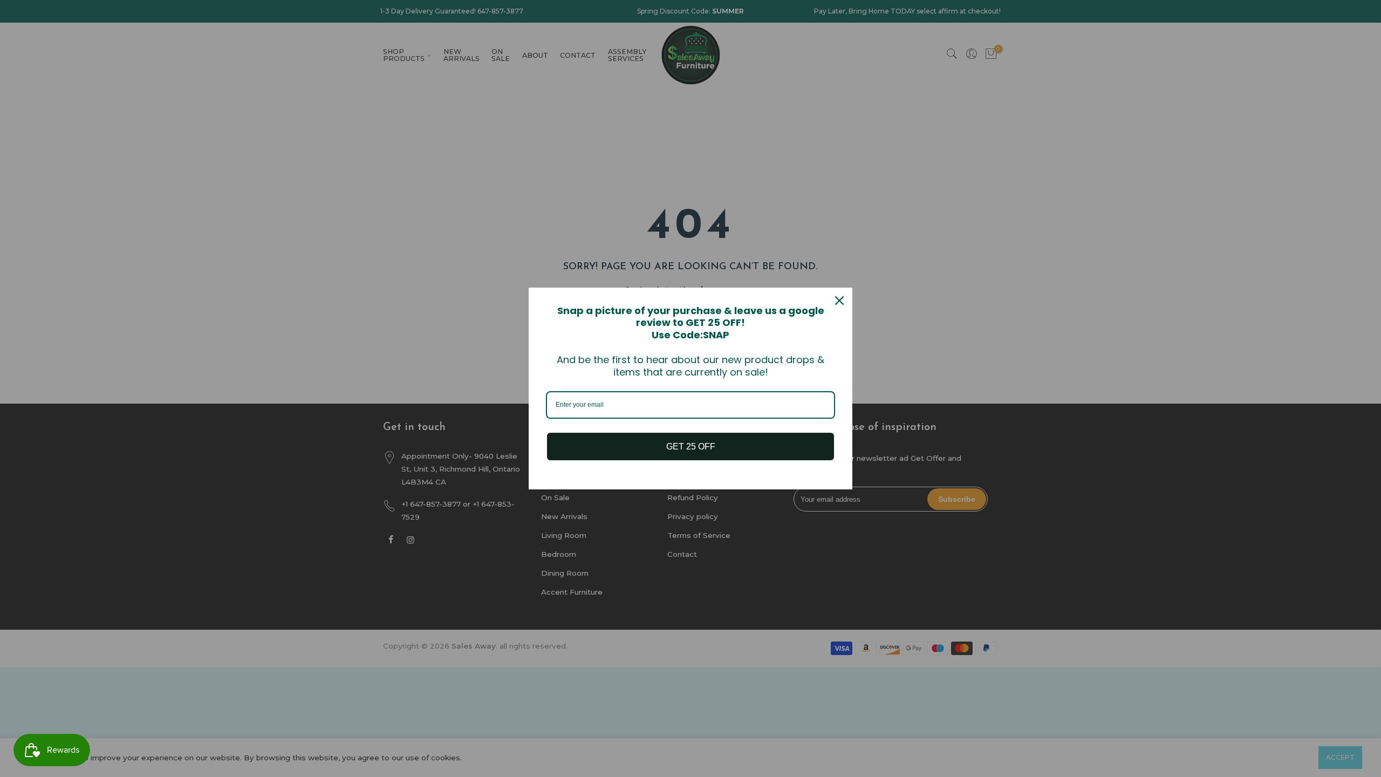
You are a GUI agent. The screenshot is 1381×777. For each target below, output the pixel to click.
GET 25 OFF (690, 446)
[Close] (839, 300)
